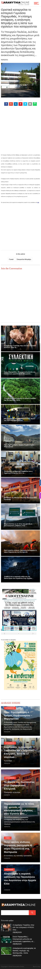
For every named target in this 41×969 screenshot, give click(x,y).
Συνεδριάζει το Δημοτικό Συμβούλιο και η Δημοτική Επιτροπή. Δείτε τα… (18, 472)
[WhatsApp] (35, 104)
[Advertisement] (20, 133)
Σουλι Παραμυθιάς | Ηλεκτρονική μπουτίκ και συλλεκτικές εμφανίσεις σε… (24, 939)
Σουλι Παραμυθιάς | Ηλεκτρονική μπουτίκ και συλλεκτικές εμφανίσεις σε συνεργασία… (19, 373)
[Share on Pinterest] (20, 104)
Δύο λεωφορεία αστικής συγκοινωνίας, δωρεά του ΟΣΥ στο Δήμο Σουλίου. (19, 419)
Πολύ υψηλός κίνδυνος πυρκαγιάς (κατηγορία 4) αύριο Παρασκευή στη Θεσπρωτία (20, 551)
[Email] (30, 104)
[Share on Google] (11, 104)
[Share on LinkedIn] (16, 104)
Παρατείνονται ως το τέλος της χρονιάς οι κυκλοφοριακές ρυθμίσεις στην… (18, 524)
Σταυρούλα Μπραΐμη (24, 259)
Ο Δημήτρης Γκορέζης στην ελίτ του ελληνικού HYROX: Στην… (23, 927)
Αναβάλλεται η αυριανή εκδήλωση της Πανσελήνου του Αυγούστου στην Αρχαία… (18, 577)
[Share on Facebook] (6, 104)
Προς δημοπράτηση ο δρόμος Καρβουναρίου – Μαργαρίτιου (18, 715)
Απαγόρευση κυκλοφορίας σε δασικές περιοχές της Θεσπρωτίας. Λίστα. (20, 399)
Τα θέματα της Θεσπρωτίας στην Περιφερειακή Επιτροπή (19, 785)
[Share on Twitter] (25, 104)
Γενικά (11, 259)
